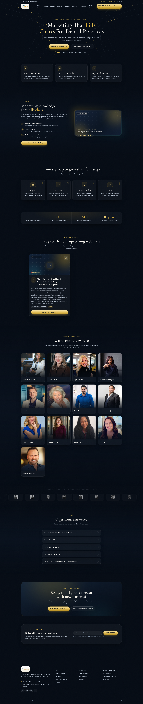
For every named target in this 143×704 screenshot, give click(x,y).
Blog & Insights (83, 670)
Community (75, 6)
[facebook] (117, 1)
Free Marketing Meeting (109, 676)
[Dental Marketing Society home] (25, 6)
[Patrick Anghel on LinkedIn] (93, 387)
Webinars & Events (61, 673)
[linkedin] (121, 1)
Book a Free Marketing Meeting (33, 143)
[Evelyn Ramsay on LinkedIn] (67, 387)
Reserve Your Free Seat (48, 312)
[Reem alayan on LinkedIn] (67, 355)
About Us (38, 6)
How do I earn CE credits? (71, 540)
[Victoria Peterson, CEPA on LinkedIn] (41, 355)
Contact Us (91, 6)
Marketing (83, 6)
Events (46, 6)
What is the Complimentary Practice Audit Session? (71, 561)
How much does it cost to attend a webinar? (71, 533)
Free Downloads (83, 673)
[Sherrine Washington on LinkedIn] (118, 355)
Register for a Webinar (58, 46)
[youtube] (35, 690)
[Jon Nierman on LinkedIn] (41, 387)
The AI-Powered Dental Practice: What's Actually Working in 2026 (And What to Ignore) (50, 282)
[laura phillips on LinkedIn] (118, 418)
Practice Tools (83, 676)
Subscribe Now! (110, 633)
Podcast (81, 679)
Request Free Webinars (109, 670)
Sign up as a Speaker (61, 679)
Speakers (52, 6)
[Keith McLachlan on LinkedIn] (41, 450)
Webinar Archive (107, 673)
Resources (67, 6)
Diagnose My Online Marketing (82, 46)
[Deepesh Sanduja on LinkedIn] (118, 387)
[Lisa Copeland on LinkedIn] (41, 418)
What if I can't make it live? (71, 547)
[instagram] (119, 1)
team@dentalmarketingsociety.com (31, 1)
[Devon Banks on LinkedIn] (93, 418)
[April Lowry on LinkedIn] (93, 355)
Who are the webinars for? (71, 554)
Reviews (59, 6)
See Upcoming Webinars (57, 608)
